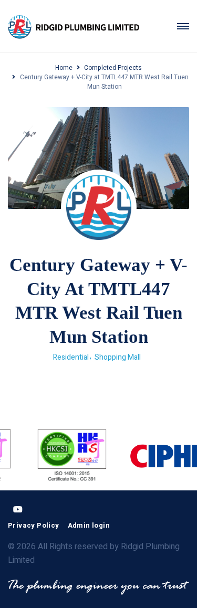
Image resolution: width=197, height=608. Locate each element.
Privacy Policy (33, 525)
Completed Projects (113, 67)
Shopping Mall (118, 357)
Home (63, 67)
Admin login (89, 525)
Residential (71, 357)
